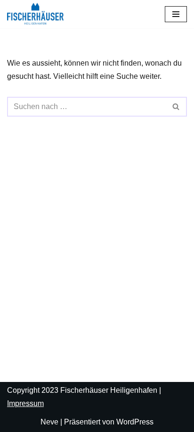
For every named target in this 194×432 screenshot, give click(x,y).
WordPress (135, 422)
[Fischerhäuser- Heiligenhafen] (35, 14)
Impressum (25, 403)
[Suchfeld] (176, 107)
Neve (49, 422)
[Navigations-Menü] (176, 14)
